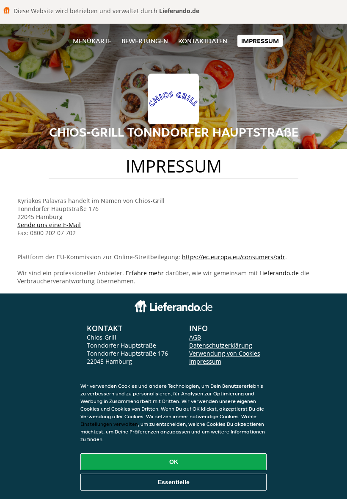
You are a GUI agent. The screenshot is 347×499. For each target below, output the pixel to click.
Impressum (260, 40)
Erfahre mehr (145, 273)
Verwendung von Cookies (224, 353)
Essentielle (174, 482)
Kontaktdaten (202, 40)
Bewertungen (144, 40)
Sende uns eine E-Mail (49, 225)
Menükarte (92, 40)
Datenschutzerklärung (220, 345)
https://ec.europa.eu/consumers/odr (233, 257)
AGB (195, 337)
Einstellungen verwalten (109, 424)
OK (173, 461)
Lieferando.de (279, 273)
